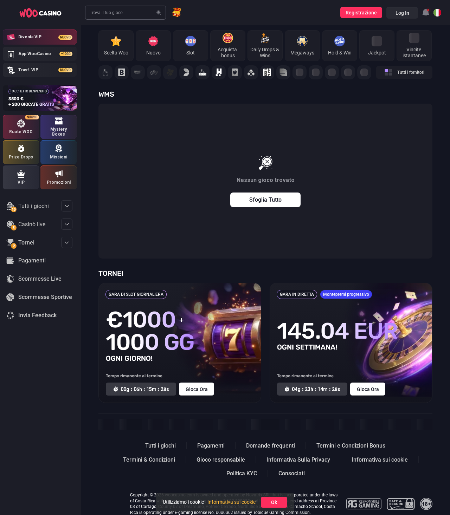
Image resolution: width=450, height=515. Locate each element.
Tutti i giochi (30, 207)
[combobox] (425, 12)
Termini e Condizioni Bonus (350, 445)
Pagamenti (211, 445)
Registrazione (361, 12)
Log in (402, 13)
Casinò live (29, 225)
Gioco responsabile (221, 459)
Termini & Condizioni (149, 459)
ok (274, 502)
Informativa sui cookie (380, 459)
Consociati (291, 473)
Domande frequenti (270, 445)
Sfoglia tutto (265, 199)
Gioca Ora (197, 389)
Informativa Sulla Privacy (298, 459)
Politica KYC (241, 473)
